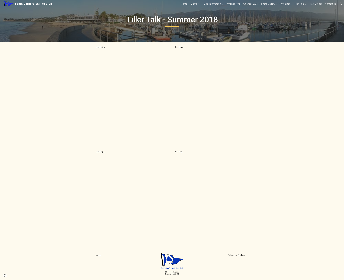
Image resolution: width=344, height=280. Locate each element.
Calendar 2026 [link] (250, 3)
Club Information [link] (212, 3)
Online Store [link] (233, 3)
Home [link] (184, 3)
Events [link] (194, 3)
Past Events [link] (316, 3)
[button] (341, 4)
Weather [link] (285, 3)
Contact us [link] (330, 3)
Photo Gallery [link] (268, 3)
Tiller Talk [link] (298, 3)
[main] (172, 20)
